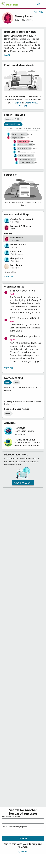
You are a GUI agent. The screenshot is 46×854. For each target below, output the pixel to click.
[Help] (38, 3)
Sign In (18, 102)
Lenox (7, 382)
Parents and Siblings (13, 124)
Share (39, 11)
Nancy (16, 382)
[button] (23, 220)
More (7, 55)
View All (8, 276)
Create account (23, 482)
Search (23, 838)
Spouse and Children (13, 119)
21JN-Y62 (29, 20)
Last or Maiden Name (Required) (14, 827)
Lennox (8, 413)
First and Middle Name (11, 816)
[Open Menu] (42, 3)
